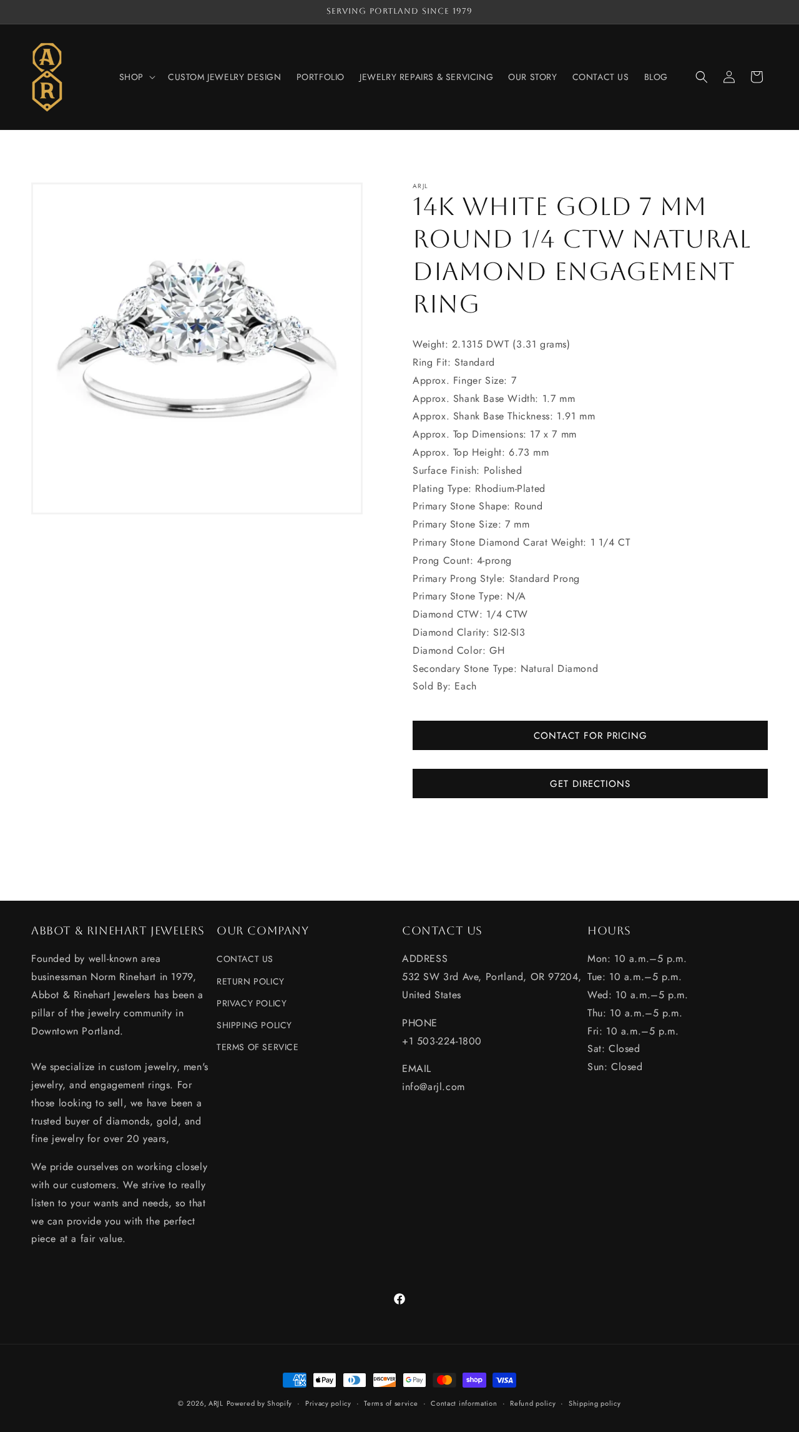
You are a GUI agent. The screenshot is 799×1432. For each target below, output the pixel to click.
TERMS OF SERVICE (258, 1047)
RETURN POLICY (251, 980)
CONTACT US (245, 959)
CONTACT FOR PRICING (590, 736)
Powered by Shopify (260, 1403)
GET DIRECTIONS (590, 784)
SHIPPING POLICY (254, 1025)
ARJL (215, 1403)
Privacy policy (328, 1403)
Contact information (464, 1403)
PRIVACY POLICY (252, 1002)
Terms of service (391, 1403)
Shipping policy (595, 1403)
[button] (136, 77)
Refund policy (533, 1403)
